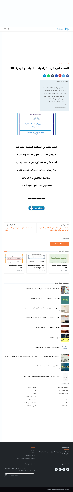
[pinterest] (63, 469)
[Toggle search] (8, 29)
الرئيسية (33, 450)
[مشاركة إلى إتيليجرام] (44, 75)
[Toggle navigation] (5, 29)
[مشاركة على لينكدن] (56, 75)
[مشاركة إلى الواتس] (48, 75)
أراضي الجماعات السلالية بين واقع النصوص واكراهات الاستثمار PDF (36, 268)
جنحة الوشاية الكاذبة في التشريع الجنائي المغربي (45, 298)
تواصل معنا (32, 453)
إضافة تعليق (58, 243)
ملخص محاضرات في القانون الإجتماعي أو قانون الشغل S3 (43, 318)
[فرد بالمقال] (63, 75)
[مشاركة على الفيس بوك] (67, 75)
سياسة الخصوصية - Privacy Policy (25, 458)
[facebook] (15, 29)
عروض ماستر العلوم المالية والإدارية (55, 90)
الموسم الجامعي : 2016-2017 (57, 99)
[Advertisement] (36, 13)
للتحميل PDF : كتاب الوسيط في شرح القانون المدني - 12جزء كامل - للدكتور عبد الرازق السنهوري (32, 356)
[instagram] (60, 469)
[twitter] (67, 469)
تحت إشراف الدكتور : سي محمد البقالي (54, 93)
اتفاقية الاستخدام (30, 455)
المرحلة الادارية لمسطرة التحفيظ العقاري (47, 347)
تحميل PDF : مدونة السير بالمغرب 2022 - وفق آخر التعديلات (42, 289)
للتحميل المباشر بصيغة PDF (57, 102)
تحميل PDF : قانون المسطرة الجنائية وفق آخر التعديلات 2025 (42, 308)
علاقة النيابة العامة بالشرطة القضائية (48, 366)
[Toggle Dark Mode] (12, 29)
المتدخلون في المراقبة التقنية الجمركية (54, 88)
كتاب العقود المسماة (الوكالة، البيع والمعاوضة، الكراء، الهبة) (42, 376)
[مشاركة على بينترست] (59, 75)
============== (60, 107)
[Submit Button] (6, 475)
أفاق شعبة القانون (54, 338)
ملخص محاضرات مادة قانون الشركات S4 (48, 327)
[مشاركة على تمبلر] (52, 75)
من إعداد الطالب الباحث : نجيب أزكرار (54, 96)
